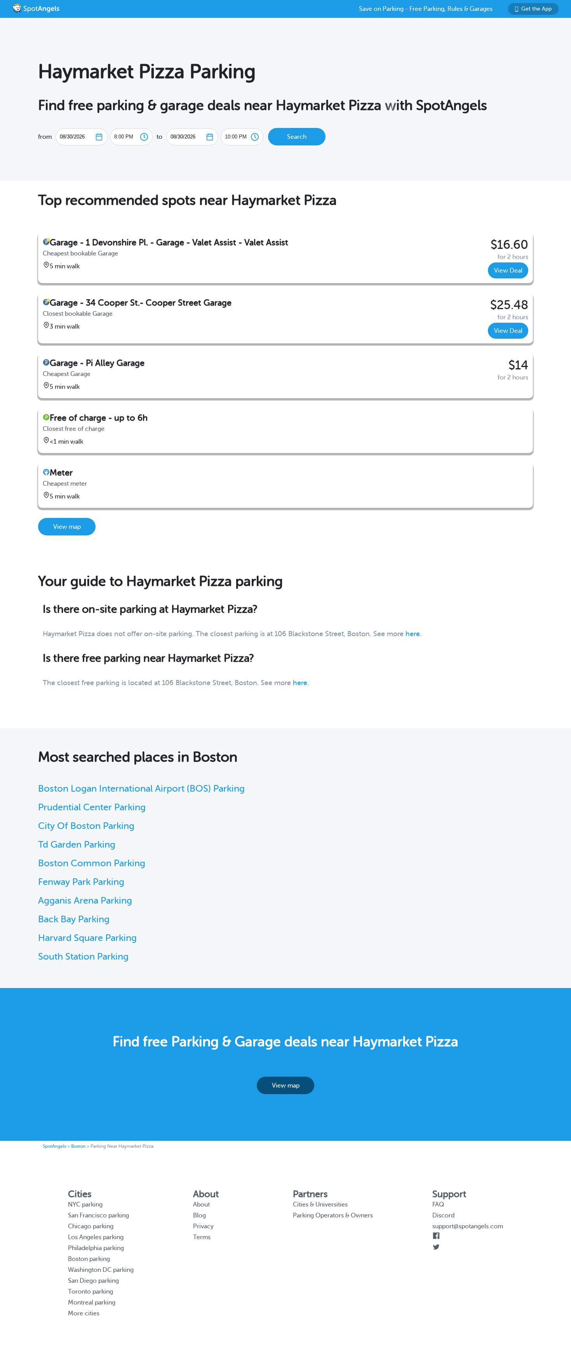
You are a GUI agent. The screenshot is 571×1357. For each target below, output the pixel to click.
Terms (202, 1237)
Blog (199, 1215)
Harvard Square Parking (87, 938)
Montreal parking (91, 1302)
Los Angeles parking (96, 1237)
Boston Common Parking (91, 863)
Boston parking (89, 1259)
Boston (78, 1146)
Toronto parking (90, 1291)
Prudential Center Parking (92, 807)
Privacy (203, 1226)
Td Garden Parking (76, 844)
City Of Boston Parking (86, 826)
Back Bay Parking (74, 919)
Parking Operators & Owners (333, 1215)
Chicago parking (90, 1226)
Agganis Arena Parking (85, 900)
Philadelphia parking (96, 1248)
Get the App (536, 9)
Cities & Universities (320, 1204)
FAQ (438, 1204)
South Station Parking (83, 956)
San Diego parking (93, 1280)
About (201, 1204)
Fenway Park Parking (81, 882)
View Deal (508, 270)
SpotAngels (54, 1146)
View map (67, 526)
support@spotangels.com (467, 1226)
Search (296, 136)
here (413, 634)
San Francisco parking (98, 1215)
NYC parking (85, 1204)
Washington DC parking (101, 1269)
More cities (83, 1313)
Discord (443, 1215)
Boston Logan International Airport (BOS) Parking (141, 788)
